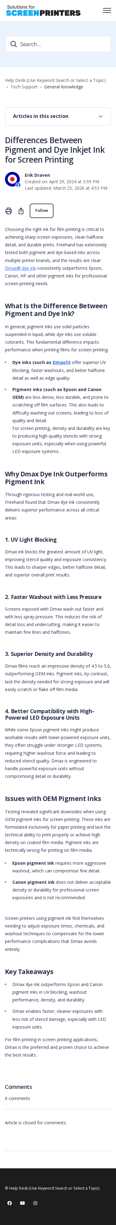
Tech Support (24, 87)
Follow (41, 210)
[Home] (43, 10)
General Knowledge (63, 87)
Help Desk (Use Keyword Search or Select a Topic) (55, 80)
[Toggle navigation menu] (107, 10)
